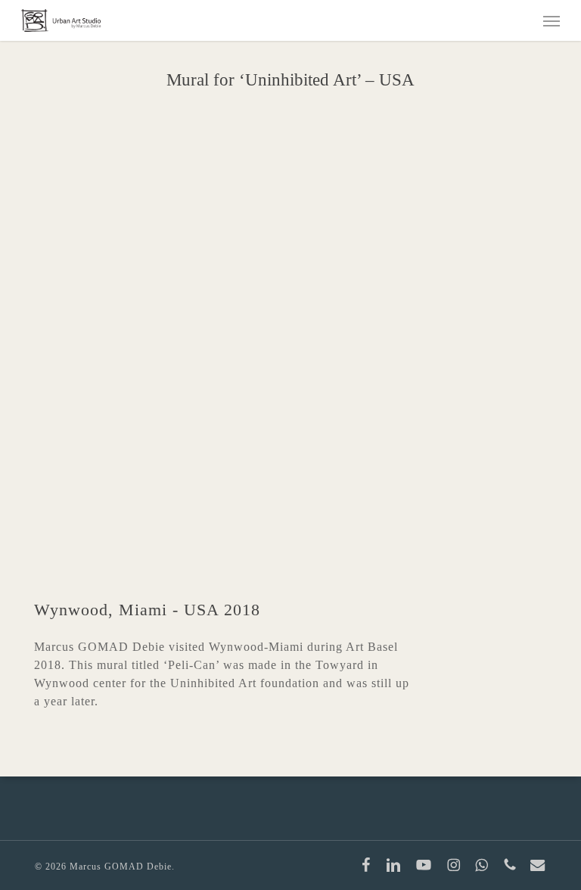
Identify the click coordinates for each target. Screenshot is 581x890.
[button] (551, 20)
